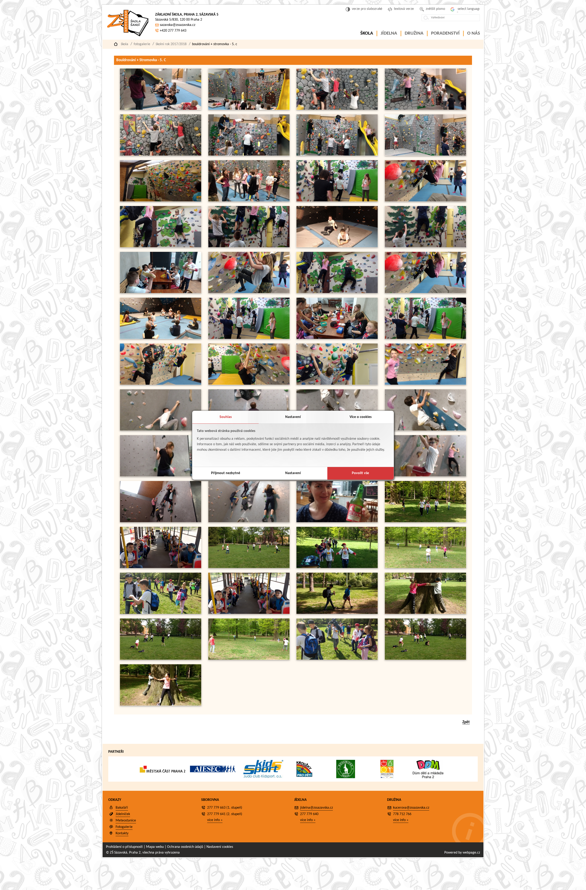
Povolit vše (360, 473)
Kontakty (122, 833)
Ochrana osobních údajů (185, 847)
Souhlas (226, 417)
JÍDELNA (389, 33)
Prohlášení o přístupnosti (124, 847)
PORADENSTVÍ (445, 33)
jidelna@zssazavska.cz (316, 808)
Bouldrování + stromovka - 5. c (214, 44)
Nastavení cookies (219, 847)
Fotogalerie (142, 44)
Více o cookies (361, 417)
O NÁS (473, 33)
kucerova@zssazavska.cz (411, 808)
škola (124, 44)
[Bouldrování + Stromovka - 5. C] (160, 109)
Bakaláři (122, 808)
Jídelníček (123, 814)
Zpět (466, 722)
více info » (214, 820)
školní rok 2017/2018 (171, 44)
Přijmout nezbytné (225, 473)
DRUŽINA (414, 33)
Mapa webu (155, 847)
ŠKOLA (366, 33)
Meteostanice (126, 820)
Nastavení (293, 417)
